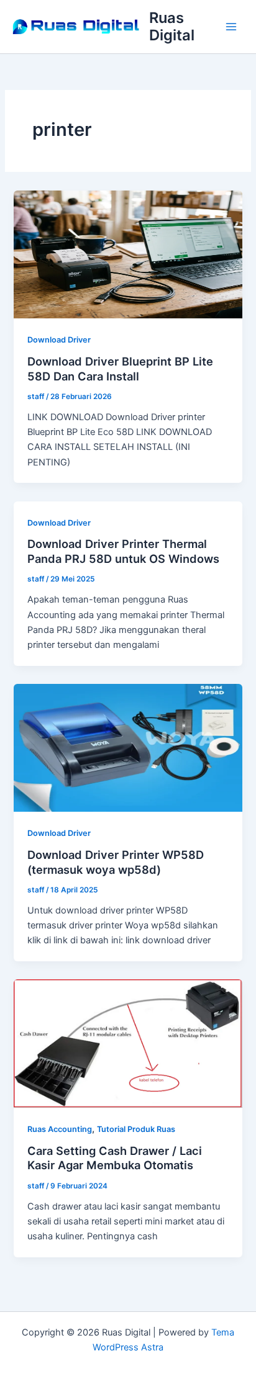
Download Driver (59, 339)
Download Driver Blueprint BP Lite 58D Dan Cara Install (120, 368)
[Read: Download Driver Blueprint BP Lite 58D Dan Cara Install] (128, 253)
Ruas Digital (171, 26)
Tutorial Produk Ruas (136, 1129)
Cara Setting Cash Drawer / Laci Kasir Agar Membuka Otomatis (114, 1158)
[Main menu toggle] (231, 26)
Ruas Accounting (59, 1129)
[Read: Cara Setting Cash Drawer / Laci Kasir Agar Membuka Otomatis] (128, 1043)
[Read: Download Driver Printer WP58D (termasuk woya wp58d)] (128, 747)
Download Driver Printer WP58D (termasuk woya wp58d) (115, 862)
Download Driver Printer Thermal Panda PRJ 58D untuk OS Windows (123, 551)
